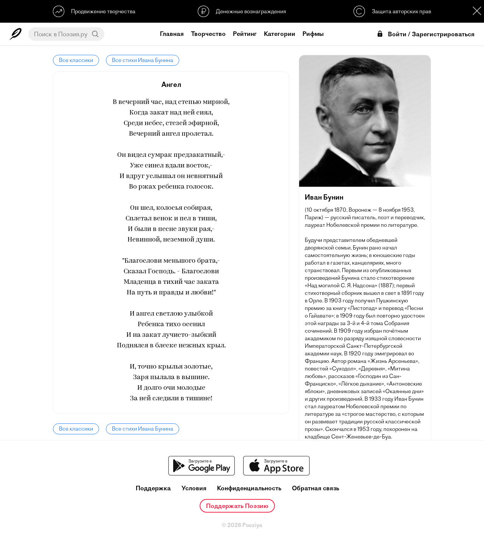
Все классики (76, 60)
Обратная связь (315, 488)
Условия (194, 488)
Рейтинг (245, 33)
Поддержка (153, 488)
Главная (172, 33)
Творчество (208, 33)
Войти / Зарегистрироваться (431, 34)
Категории (279, 33)
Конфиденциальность (249, 488)
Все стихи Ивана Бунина (142, 60)
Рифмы (313, 33)
